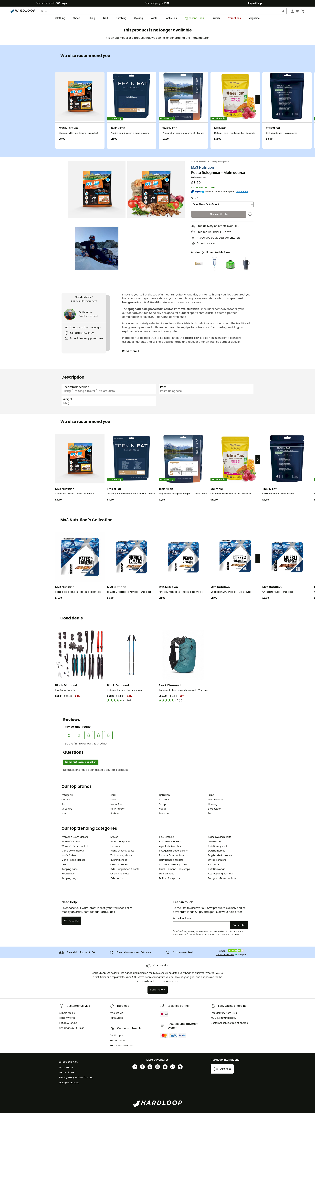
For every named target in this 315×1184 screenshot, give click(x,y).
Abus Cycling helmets (220, 874)
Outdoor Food (202, 162)
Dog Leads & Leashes (220, 855)
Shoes (76, 18)
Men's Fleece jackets (73, 860)
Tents (65, 864)
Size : (194, 198)
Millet (113, 800)
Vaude (163, 809)
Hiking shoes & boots (122, 851)
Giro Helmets (215, 842)
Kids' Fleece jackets (170, 842)
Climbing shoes (119, 864)
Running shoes (118, 860)
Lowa (64, 813)
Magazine (254, 18)
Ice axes (115, 846)
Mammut (164, 813)
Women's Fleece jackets (75, 846)
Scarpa (163, 804)
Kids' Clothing (166, 837)
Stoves (114, 837)
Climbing (121, 18)
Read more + (130, 351)
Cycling (138, 18)
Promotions (234, 18)
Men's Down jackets (73, 851)
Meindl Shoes (166, 874)
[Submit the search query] (283, 12)
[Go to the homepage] (193, 162)
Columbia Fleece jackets (173, 864)
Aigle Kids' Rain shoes (171, 846)
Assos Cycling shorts (219, 837)
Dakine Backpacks (169, 878)
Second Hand (196, 18)
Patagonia (67, 795)
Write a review (198, 177)
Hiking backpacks (120, 842)
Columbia (164, 800)
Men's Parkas (69, 855)
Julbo (211, 795)
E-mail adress (182, 918)
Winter (154, 18)
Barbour (114, 813)
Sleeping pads (69, 869)
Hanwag (212, 804)
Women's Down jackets (75, 837)
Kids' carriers (117, 878)
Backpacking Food (220, 162)
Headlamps (68, 874)
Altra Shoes (214, 864)
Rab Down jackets (218, 846)
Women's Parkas (71, 842)
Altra (113, 795)
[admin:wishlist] (250, 214)
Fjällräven (164, 795)
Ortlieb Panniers (217, 860)
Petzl (210, 813)
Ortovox (66, 800)
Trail (105, 18)
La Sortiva (67, 809)
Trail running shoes (121, 855)
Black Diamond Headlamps (174, 869)
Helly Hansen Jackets (171, 860)
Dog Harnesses (216, 851)
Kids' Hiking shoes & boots (124, 869)
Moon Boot (116, 804)
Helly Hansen (117, 809)
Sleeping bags (69, 878)
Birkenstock (214, 809)
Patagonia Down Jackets (222, 878)
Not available (219, 214)
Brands (216, 18)
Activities (171, 18)
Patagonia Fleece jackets (173, 851)
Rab (64, 804)
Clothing (60, 18)
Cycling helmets (119, 874)
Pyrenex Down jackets (171, 855)
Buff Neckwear (216, 869)
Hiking (91, 18)
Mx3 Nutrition (202, 167)
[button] (97, 189)
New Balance (215, 800)
